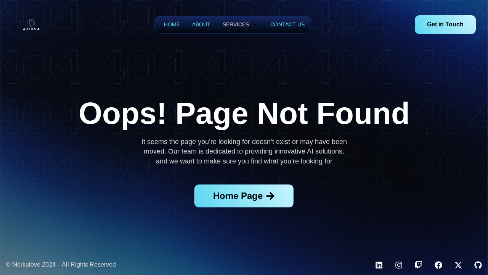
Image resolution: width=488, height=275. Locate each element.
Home (172, 24)
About (201, 24)
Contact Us (287, 24)
